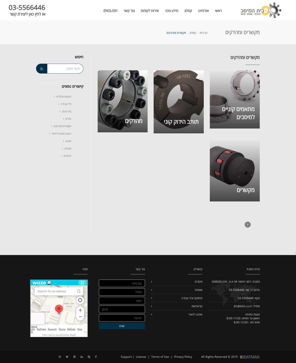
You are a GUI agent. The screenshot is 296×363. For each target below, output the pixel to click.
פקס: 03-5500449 (249, 298)
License (141, 357)
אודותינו (203, 10)
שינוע (68, 141)
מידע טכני (171, 10)
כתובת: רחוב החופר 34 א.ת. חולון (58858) (236, 281)
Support (126, 357)
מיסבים (67, 156)
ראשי (218, 10)
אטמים (67, 148)
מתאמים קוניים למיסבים (238, 113)
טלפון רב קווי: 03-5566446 (244, 290)
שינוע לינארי (195, 314)
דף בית (203, 33)
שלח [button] (121, 326)
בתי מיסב (66, 111)
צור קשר (129, 10)
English (110, 10)
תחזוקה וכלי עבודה (191, 298)
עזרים (68, 118)
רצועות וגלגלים (63, 96)
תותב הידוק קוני (181, 121)
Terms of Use (160, 357)
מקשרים (246, 190)
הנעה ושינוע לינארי (61, 133)
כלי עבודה (66, 104)
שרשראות (196, 306)
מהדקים (134, 120)
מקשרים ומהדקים (62, 126)
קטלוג (188, 10)
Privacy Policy (183, 357)
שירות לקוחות (150, 10)
